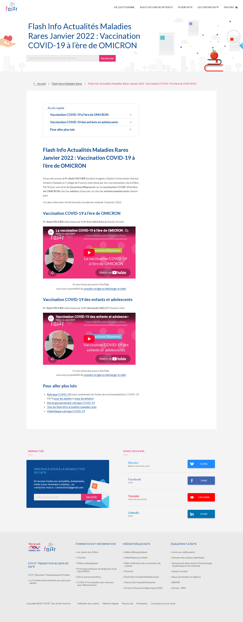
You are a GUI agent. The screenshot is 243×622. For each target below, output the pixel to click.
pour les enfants (84, 398)
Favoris (229, 7)
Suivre (203, 514)
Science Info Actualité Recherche (139, 582)
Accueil (41, 83)
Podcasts (128, 571)
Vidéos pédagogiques (87, 563)
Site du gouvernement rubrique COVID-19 (71, 402)
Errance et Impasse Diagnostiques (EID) (143, 588)
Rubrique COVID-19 (58, 394)
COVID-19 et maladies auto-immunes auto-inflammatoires (95, 583)
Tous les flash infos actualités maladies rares (72, 406)
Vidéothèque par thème (135, 557)
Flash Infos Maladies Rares (67, 83)
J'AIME (204, 480)
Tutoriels (81, 557)
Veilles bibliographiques (135, 552)
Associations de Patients (156, 7)
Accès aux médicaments (183, 552)
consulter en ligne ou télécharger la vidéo (104, 374)
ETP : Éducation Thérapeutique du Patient (49, 575)
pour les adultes (63, 398)
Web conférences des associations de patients (142, 564)
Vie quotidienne (124, 7)
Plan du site (127, 603)
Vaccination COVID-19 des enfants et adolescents (84, 122)
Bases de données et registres (186, 577)
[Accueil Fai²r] (20, 7)
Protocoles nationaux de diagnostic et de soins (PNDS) (97, 570)
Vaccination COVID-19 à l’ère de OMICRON (79, 114)
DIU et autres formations (89, 577)
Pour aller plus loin (62, 129)
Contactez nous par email (163, 603)
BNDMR (176, 582)
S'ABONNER (204, 497)
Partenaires (141, 603)
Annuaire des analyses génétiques (188, 557)
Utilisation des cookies (88, 603)
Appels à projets (180, 571)
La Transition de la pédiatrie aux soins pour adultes (50, 581)
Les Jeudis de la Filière (87, 552)
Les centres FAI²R (208, 7)
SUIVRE (203, 464)
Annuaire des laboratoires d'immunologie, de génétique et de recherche (192, 564)
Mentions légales (110, 603)
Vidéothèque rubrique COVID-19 (66, 411)
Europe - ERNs (179, 588)
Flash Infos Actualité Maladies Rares (141, 577)
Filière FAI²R (185, 7)
